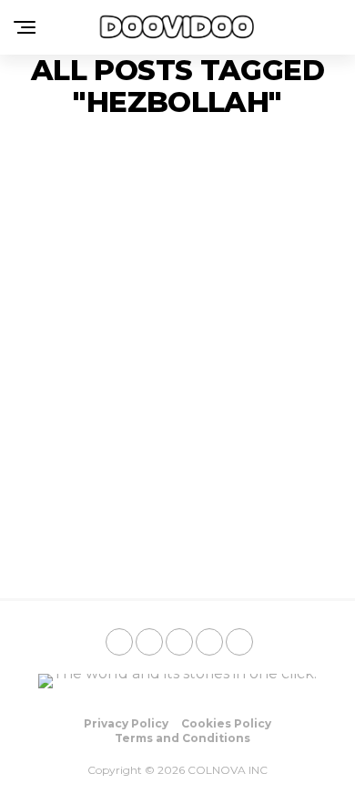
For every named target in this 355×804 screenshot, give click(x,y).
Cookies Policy (226, 723)
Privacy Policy (126, 723)
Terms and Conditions (182, 738)
